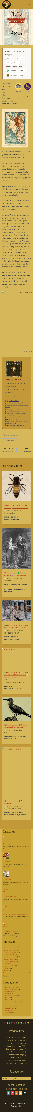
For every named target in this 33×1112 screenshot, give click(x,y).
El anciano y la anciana (9, 844)
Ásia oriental (9, 688)
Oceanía (7, 1004)
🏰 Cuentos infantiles (18, 628)
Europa (7, 519)
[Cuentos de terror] (23, 1023)
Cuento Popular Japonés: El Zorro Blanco (14, 682)
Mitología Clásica (16, 21)
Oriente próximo (11, 815)
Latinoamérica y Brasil (11, 995)
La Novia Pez (7, 450)
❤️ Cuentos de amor (10, 573)
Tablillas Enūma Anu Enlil (15, 403)
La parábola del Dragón (14, 409)
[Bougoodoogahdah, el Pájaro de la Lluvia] (6, 909)
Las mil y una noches (13, 812)
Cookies (23, 1089)
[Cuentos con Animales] (19, 1023)
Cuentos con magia (10, 950)
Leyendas (11, 19)
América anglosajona (11, 989)
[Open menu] (29, 4)
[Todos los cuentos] (5, 1023)
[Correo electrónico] (24, 1093)
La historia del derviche (9, 896)
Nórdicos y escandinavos (15, 589)
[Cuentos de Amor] (21, 1023)
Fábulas (6, 963)
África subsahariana (11, 987)
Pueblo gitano (9, 1010)
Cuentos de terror (9, 959)
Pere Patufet (6, 861)
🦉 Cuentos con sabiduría (20, 508)
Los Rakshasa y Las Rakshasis (16, 425)
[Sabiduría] (16, 1023)
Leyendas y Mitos (16, 75)
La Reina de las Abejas (9, 513)
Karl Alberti (9, 686)
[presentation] (16, 486)
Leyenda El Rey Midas (13, 411)
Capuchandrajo (8, 580)
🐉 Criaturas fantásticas (12, 625)
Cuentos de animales (10, 957)
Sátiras (6, 970)
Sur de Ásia (8, 1012)
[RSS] (16, 1093)
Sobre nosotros (16, 1085)
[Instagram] (8, 1093)
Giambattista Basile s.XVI (14, 736)
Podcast (6, 968)
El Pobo (6, 732)
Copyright (11, 1089)
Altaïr (16, 34)
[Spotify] (20, 1093)
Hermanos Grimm (11, 517)
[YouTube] (12, 1093)
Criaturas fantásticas (16, 70)
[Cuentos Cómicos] (9, 1023)
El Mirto (27, 450)
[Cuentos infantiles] (7, 1023)
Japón (18, 688)
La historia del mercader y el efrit (13, 808)
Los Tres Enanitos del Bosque (11, 633)
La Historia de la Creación (10, 931)
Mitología (21, 19)
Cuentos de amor (9, 954)
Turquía (22, 815)
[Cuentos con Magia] (14, 1023)
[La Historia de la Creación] (6, 926)
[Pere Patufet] (6, 856)
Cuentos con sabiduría (11, 952)
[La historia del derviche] (6, 891)
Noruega (8, 591)
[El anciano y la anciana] (6, 839)
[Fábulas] (12, 1023)
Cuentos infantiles (9, 961)
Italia (13, 739)
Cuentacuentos (18, 51)
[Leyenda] (25, 1023)
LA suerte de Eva (7, 879)
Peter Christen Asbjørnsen (15, 584)
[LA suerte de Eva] (6, 874)
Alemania (15, 519)
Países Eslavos (9, 1008)
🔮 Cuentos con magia (11, 505)
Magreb (7, 997)
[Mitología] (28, 1023)
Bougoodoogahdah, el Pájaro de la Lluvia (15, 914)
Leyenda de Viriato (13, 401)
